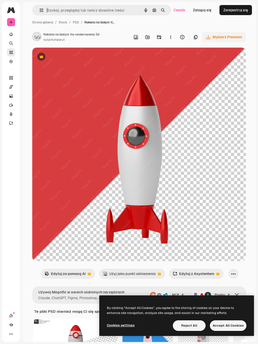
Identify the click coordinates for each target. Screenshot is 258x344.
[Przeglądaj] (11, 61)
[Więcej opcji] (171, 37)
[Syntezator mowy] (11, 114)
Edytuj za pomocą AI (65, 275)
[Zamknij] (237, 295)
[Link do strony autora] (36, 37)
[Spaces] (11, 87)
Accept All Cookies (228, 325)
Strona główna (42, 22)
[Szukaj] (11, 43)
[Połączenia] (11, 316)
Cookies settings (121, 325)
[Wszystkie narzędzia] (11, 78)
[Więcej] (11, 334)
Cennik (179, 10)
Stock (63, 22)
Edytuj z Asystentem (193, 275)
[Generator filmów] (11, 105)
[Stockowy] (11, 52)
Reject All (189, 325)
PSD (76, 22)
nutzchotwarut (54, 40)
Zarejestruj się (235, 10)
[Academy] (11, 325)
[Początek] (11, 34)
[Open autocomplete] (39, 10)
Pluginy (220, 295)
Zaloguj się (202, 10)
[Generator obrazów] (11, 96)
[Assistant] (11, 123)
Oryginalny (67, 57)
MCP (175, 295)
